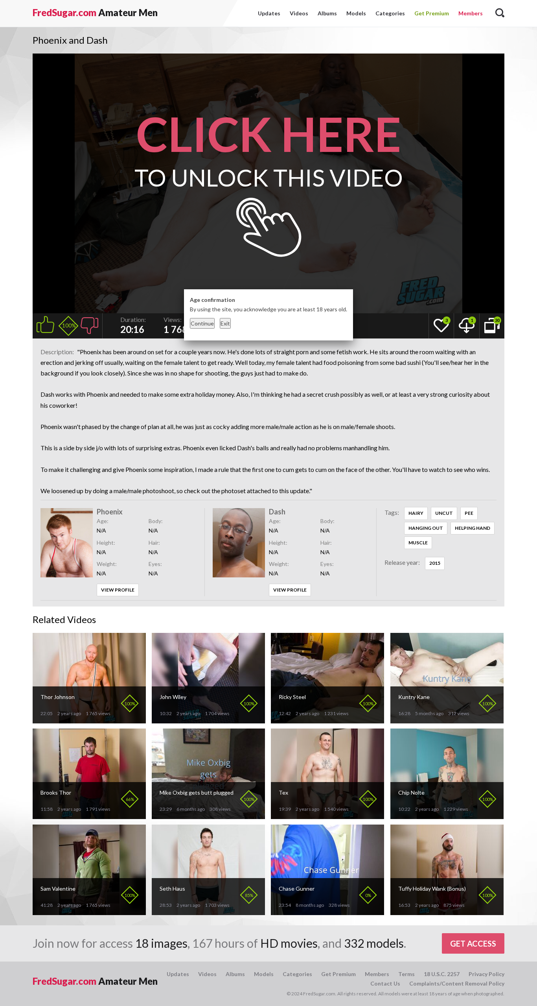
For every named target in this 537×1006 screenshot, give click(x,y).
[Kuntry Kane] (447, 720)
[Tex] (327, 815)
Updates (269, 13)
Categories (390, 13)
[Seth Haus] (208, 911)
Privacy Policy (486, 974)
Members (470, 13)
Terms (406, 974)
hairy (415, 513)
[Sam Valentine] (89, 911)
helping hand (472, 528)
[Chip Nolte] (447, 815)
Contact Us (385, 983)
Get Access (473, 943)
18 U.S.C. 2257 (442, 974)
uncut (444, 513)
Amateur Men (95, 12)
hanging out (425, 528)
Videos (299, 13)
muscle (418, 543)
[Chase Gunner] (327, 911)
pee (469, 513)
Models (356, 13)
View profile (117, 590)
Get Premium (431, 13)
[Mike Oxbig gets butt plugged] (208, 815)
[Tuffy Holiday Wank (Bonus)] (447, 911)
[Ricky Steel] (327, 720)
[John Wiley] (208, 720)
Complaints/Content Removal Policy (456, 983)
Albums (327, 13)
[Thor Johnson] (89, 720)
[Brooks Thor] (89, 815)
